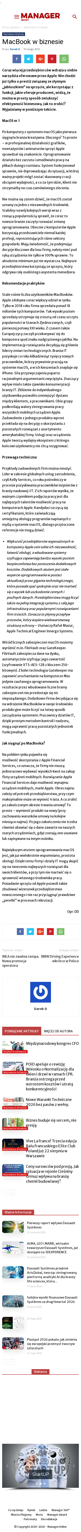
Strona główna (11, 27)
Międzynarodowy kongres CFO (52, 1043)
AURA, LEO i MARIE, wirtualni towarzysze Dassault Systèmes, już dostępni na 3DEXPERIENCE (52, 1248)
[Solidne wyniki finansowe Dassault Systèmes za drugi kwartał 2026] (13, 1301)
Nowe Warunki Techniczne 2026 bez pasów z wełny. (49, 1102)
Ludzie (43, 1510)
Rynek (31, 1510)
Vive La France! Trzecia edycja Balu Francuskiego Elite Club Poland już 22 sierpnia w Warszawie (51, 1148)
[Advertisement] (40, 1407)
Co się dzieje (15, 1510)
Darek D (15, 49)
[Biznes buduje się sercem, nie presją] (13, 1124)
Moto (39, 1514)
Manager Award (57, 1514)
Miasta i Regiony (21, 1514)
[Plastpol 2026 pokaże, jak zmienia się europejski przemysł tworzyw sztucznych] (13, 1343)
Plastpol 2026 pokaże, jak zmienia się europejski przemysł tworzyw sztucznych (52, 1344)
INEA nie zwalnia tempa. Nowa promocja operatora (20, 961)
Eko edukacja (49, 1519)
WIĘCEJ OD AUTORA (58, 1031)
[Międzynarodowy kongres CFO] (13, 1047)
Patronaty (30, 1519)
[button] (75, 17)
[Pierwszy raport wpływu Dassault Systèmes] (13, 1227)
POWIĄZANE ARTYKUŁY (22, 1031)
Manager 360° (60, 1510)
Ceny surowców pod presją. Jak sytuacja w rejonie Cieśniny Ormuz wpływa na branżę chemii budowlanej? (52, 1174)
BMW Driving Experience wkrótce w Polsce (60, 958)
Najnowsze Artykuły (36, 27)
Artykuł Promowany (14, 1051)
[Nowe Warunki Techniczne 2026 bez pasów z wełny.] (13, 1103)
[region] (40, 1467)
